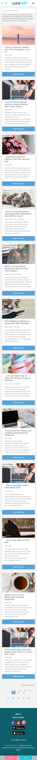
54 (23, 693)
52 (13, 693)
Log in (26, 757)
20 (13, 698)
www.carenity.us (13, 745)
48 (15, 691)
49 (20, 691)
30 (18, 698)
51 (30, 691)
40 (23, 698)
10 (8, 698)
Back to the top (28, 685)
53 (18, 693)
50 (25, 691)
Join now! (11, 757)
